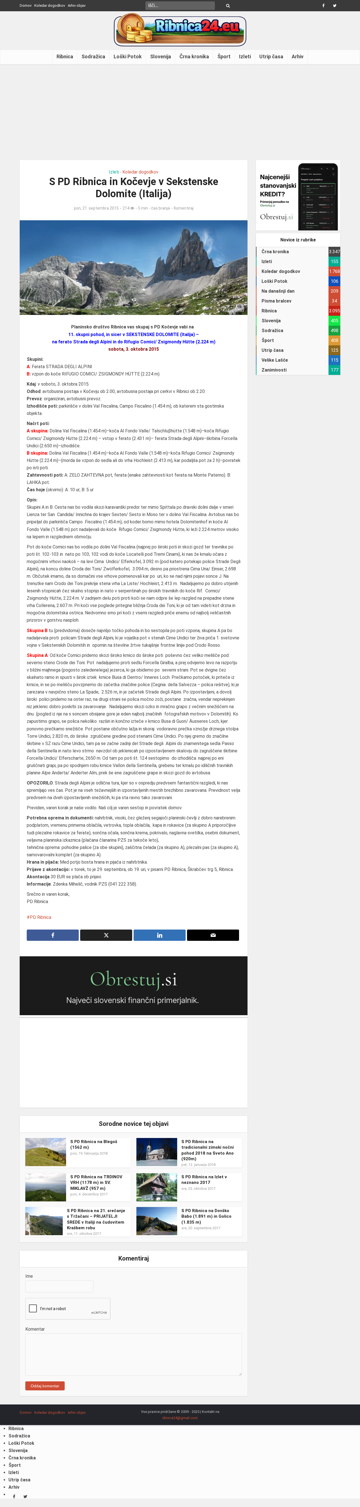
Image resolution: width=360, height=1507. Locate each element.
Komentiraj (184, 208)
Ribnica (65, 56)
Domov (26, 5)
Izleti (245, 56)
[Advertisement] (180, 112)
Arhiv (297, 56)
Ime (29, 1276)
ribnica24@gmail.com (180, 1418)
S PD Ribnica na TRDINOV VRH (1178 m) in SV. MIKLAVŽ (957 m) (96, 1182)
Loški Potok (128, 56)
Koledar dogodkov (49, 5)
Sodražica (93, 56)
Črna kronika (194, 56)
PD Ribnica (40, 917)
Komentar (35, 1329)
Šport (224, 56)
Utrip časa (271, 56)
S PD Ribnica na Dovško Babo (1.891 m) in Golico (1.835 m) (206, 1216)
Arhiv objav (77, 5)
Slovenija (160, 56)
